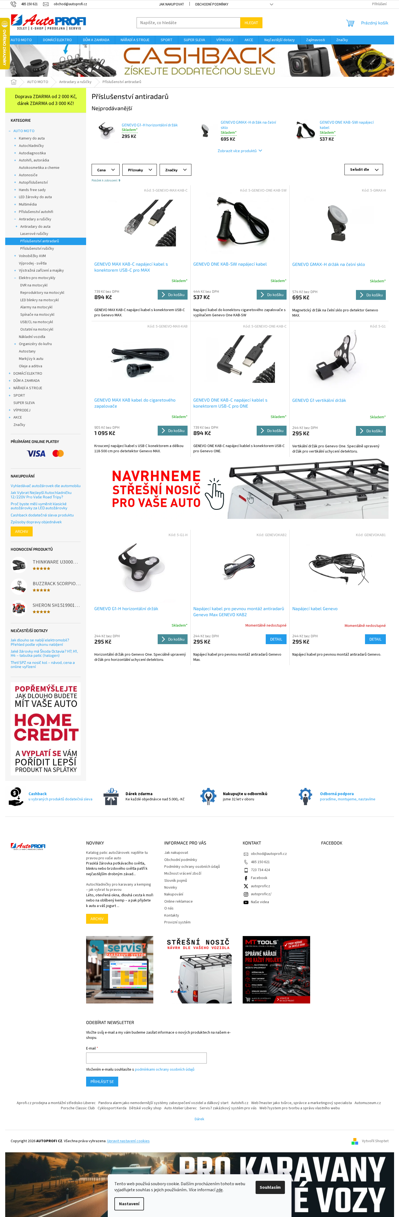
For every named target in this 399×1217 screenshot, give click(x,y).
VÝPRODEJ (21, 410)
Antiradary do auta (35, 226)
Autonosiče (28, 175)
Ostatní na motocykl (36, 329)
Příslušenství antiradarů (39, 241)
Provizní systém (177, 922)
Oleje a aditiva (30, 366)
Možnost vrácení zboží (182, 873)
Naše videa (260, 902)
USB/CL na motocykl (36, 322)
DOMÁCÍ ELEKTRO (27, 373)
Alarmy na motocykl (36, 307)
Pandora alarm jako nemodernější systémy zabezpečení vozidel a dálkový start (163, 1103)
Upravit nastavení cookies (128, 1141)
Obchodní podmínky (211, 4)
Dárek (199, 1119)
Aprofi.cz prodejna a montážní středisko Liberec (56, 1103)
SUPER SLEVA (24, 403)
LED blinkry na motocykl (39, 300)
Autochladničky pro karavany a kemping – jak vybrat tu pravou (118, 887)
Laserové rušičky (34, 234)
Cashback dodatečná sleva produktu (42, 515)
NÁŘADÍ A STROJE (27, 388)
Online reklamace (178, 901)
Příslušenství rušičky (37, 248)
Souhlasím (270, 1187)
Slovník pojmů (175, 880)
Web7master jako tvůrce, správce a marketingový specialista (301, 1103)
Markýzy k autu (31, 359)
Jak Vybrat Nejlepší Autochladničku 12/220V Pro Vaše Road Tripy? (41, 494)
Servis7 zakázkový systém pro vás (228, 1108)
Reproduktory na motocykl (42, 292)
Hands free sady (32, 190)
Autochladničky (31, 146)
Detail (276, 639)
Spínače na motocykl (37, 314)
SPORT (19, 395)
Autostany (27, 351)
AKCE (17, 417)
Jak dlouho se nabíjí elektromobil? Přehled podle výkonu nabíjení (40, 642)
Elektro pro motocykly (37, 278)
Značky (19, 425)
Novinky (170, 887)
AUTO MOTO (24, 131)
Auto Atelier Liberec (180, 1108)
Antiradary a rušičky (35, 219)
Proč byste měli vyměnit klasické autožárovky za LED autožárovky (39, 506)
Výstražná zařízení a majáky (41, 270)
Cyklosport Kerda (112, 1108)
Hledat (251, 22)
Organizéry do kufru (35, 344)
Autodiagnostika (32, 153)
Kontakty (171, 915)
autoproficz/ (261, 894)
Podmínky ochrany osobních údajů (192, 866)
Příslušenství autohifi (36, 212)
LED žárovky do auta (35, 197)
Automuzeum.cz (368, 1103)
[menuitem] (21, 40)
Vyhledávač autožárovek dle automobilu (46, 486)
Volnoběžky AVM (32, 256)
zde (219, 1190)
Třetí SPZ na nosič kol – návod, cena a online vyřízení (43, 664)
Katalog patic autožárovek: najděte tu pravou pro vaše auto (117, 855)
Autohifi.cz (239, 1103)
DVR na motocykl (33, 285)
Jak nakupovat (171, 4)
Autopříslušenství (33, 182)
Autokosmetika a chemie (39, 167)
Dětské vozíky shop (145, 1108)
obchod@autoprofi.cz (269, 854)
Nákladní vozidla (32, 337)
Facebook (259, 878)
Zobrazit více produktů (237, 150)
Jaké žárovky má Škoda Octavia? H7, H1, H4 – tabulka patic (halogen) (44, 653)
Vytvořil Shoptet (375, 1141)
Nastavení (129, 1204)
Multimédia (28, 204)
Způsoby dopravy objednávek (36, 522)
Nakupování (173, 894)
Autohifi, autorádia (34, 160)
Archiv (21, 531)
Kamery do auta (32, 138)
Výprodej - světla (33, 263)
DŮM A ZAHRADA (26, 380)
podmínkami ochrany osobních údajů (164, 1069)
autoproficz (260, 886)
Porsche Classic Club (78, 1108)
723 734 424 (260, 870)
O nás (169, 908)
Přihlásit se (102, 1081)
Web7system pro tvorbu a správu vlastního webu (299, 1108)
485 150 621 (260, 862)
